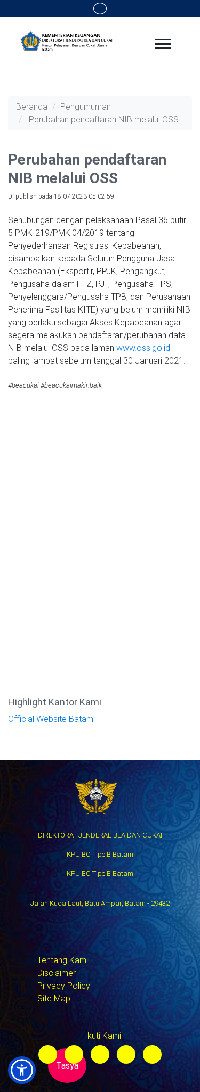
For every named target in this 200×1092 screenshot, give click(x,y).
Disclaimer (56, 973)
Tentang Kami (62, 960)
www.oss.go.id (143, 348)
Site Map (53, 999)
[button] (22, 1070)
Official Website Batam (50, 719)
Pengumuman (85, 107)
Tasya (67, 1066)
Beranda (31, 107)
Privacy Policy (63, 986)
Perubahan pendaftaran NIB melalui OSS (104, 119)
